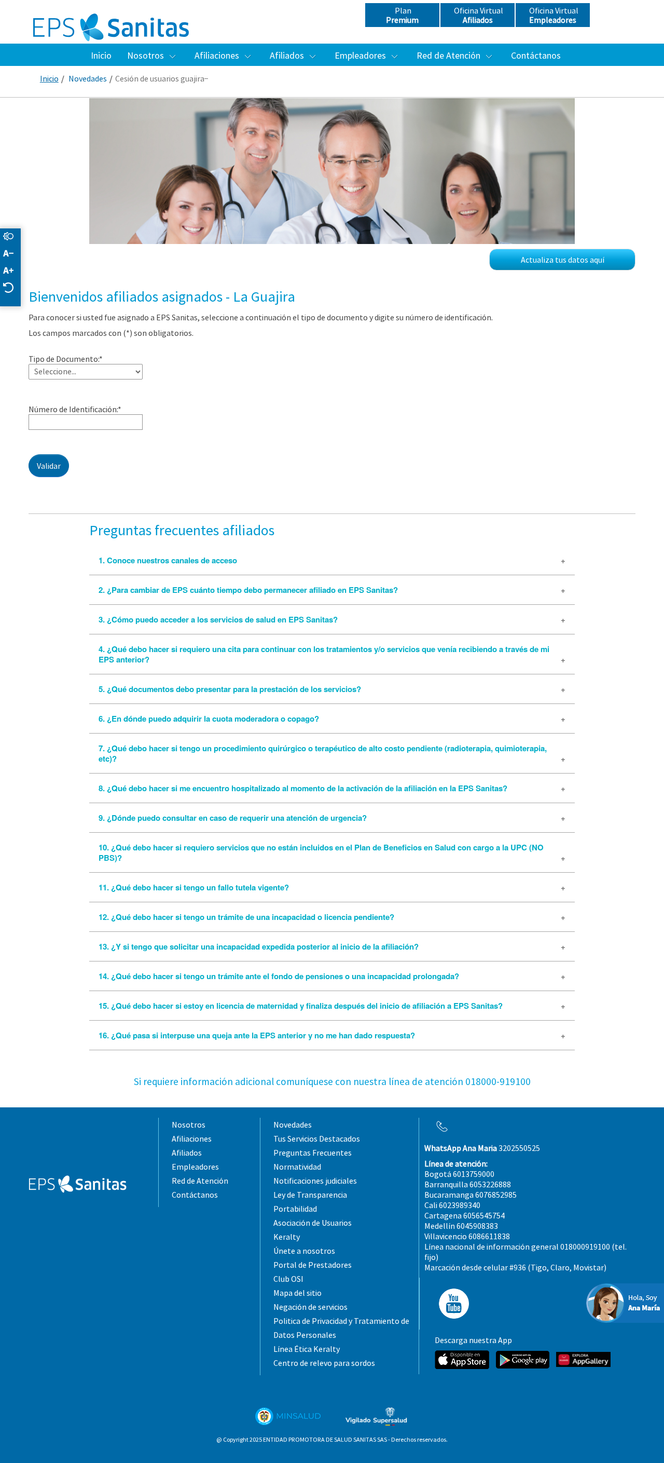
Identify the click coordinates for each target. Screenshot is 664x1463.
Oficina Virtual (477, 15)
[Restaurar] (13, 288)
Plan (402, 15)
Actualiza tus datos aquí (562, 259)
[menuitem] (101, 55)
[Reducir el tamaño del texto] (13, 254)
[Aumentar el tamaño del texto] (13, 271)
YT (451, 1303)
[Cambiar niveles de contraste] (13, 237)
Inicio (49, 78)
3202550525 (482, 1148)
